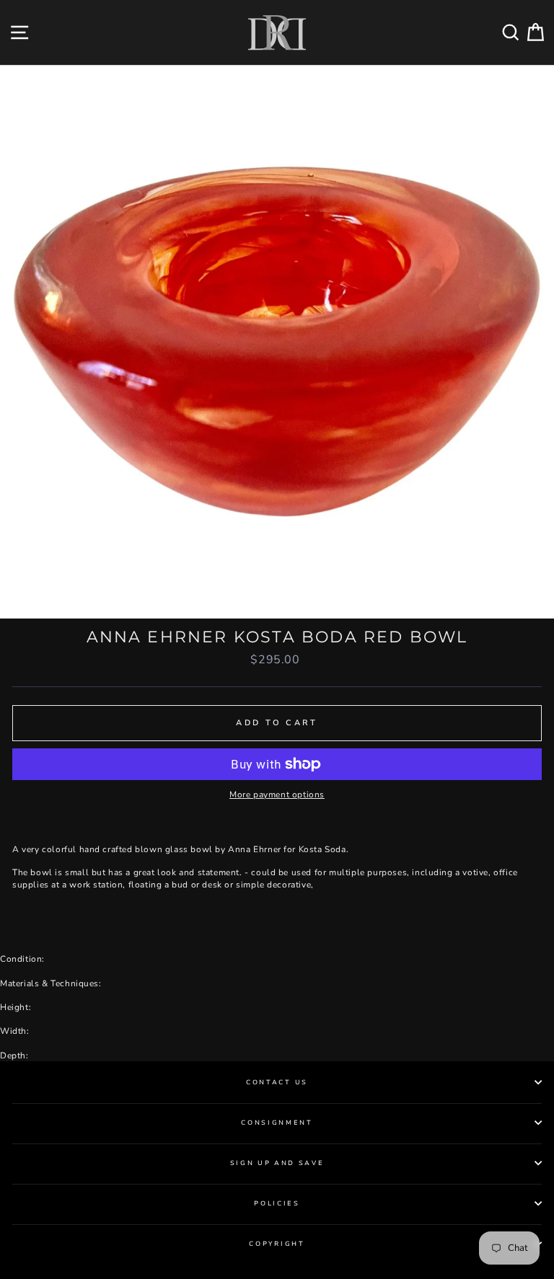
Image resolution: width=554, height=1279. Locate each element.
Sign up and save (277, 1163)
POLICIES (276, 1203)
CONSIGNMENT (276, 1122)
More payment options (277, 794)
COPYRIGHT (276, 1243)
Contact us (277, 1082)
